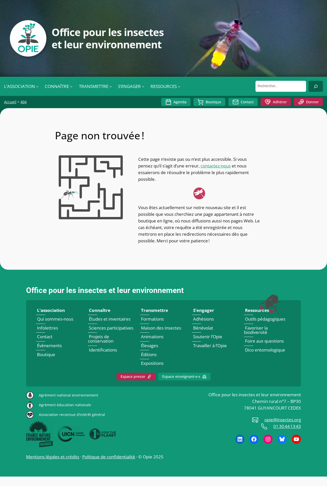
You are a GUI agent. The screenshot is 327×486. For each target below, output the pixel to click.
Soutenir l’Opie (207, 337)
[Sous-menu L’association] (37, 86)
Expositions (152, 363)
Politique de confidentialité (108, 457)
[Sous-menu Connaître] (71, 86)
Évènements (49, 345)
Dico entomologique (265, 350)
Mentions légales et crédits (52, 457)
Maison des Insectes (161, 328)
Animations (152, 337)
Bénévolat (203, 328)
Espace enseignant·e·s (181, 376)
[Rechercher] (316, 86)
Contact (247, 101)
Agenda (179, 101)
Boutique (213, 101)
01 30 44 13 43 (287, 426)
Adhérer (280, 101)
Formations (152, 319)
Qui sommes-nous (55, 319)
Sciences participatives (111, 328)
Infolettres (47, 328)
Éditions (149, 354)
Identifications (103, 350)
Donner (312, 101)
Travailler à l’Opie (210, 345)
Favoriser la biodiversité (256, 330)
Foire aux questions (264, 341)
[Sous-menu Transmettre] (110, 86)
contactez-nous (216, 166)
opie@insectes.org (282, 420)
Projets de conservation (100, 339)
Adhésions (203, 319)
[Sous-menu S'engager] (143, 86)
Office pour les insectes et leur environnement (105, 290)
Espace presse (133, 376)
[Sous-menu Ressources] (179, 86)
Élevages (149, 345)
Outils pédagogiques (265, 319)
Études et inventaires (110, 319)
